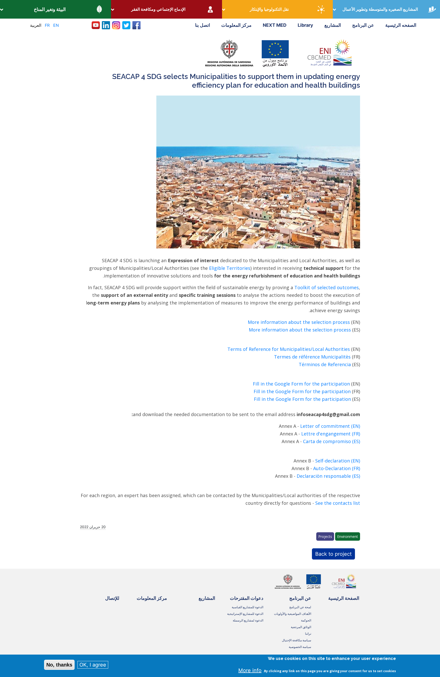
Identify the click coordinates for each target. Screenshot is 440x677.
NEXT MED (274, 25)
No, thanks (59, 665)
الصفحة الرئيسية (343, 598)
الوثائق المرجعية (301, 627)
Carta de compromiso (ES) (331, 441)
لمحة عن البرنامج (300, 607)
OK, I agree (92, 665)
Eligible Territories (229, 268)
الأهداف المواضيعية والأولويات (292, 614)
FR (47, 25)
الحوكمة (306, 620)
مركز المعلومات (236, 25)
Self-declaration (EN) (337, 461)
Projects (325, 536)
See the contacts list (337, 503)
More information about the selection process (299, 322)
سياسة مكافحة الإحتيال (296, 640)
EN (56, 25)
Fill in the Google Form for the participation (301, 384)
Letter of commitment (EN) (330, 426)
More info (250, 670)
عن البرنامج (363, 25)
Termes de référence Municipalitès (312, 357)
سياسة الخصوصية (300, 647)
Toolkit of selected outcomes (326, 287)
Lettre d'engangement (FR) (330, 434)
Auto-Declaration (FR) (336, 468)
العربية (35, 25)
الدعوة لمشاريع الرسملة (248, 620)
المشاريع (332, 25)
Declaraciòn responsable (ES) (328, 476)
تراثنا (308, 633)
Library (305, 25)
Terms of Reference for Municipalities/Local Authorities (288, 349)
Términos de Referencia (325, 364)
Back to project (333, 554)
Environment (347, 536)
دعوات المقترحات (246, 598)
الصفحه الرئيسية (400, 25)
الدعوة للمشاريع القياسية (247, 607)
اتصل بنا (202, 25)
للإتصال (112, 598)
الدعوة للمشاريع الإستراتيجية (245, 614)
